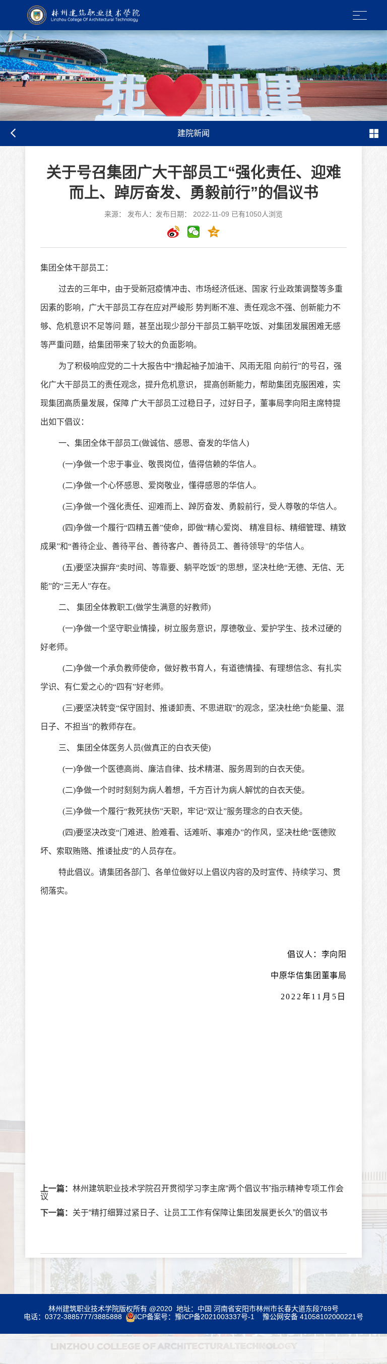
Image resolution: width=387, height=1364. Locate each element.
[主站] (75, 15)
